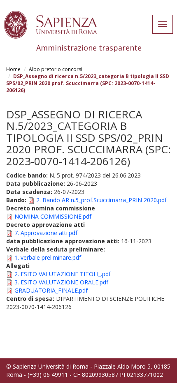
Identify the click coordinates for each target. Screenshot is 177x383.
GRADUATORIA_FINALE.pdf (51, 290)
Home (13, 69)
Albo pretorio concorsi (55, 69)
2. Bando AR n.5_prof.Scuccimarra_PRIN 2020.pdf (101, 200)
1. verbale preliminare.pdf (47, 257)
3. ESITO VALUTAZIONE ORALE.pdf (61, 282)
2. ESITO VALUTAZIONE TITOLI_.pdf (62, 274)
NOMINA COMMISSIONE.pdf (52, 216)
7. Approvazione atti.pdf (45, 233)
